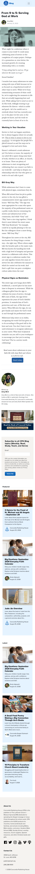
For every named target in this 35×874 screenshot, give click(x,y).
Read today (17, 360)
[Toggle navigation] (28, 3)
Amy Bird (10, 21)
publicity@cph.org (9, 861)
